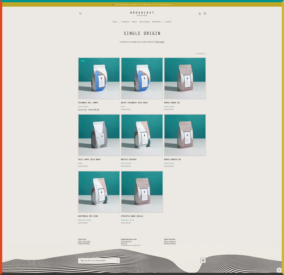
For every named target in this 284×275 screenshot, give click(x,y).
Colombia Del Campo (88, 102)
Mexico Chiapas (128, 159)
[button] (80, 13)
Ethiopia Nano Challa (132, 216)
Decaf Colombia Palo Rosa (134, 102)
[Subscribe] (117, 260)
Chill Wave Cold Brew (89, 159)
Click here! (159, 42)
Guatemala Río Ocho (88, 216)
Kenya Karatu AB (172, 159)
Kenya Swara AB (171, 102)
